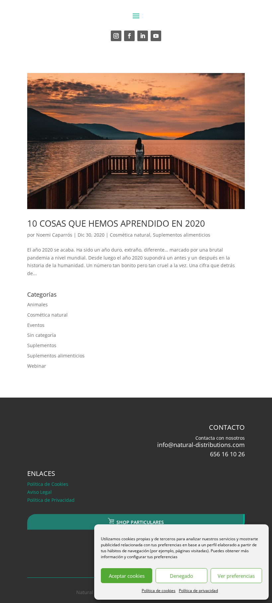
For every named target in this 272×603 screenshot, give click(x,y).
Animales (37, 304)
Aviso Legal (39, 492)
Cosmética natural (130, 235)
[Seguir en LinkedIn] (142, 36)
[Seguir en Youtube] (156, 36)
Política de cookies (158, 590)
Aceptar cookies (127, 575)
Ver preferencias (236, 575)
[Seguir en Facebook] (129, 36)
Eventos (35, 325)
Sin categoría (41, 335)
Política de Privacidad (51, 500)
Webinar (36, 366)
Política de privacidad (198, 590)
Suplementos (41, 345)
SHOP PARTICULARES (139, 522)
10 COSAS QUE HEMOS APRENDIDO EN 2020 (116, 223)
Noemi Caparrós (54, 235)
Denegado (181, 575)
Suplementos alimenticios (181, 235)
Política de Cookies (47, 484)
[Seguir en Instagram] (116, 36)
